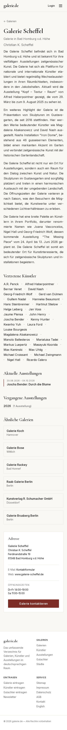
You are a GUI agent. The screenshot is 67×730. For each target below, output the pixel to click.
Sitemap (41, 682)
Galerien (41, 645)
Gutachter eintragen (15, 692)
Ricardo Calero (37, 360)
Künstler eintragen (14, 687)
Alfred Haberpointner (39, 284)
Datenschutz (43, 692)
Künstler (41, 650)
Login (51, 5)
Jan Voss (35, 309)
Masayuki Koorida (45, 344)
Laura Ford (34, 324)
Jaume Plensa (13, 314)
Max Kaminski (13, 349)
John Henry (37, 314)
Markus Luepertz (15, 344)
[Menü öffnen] (60, 6)
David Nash (36, 289)
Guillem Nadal (16, 299)
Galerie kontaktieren (33, 603)
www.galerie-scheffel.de (29, 574)
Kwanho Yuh (12, 324)
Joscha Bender (14, 319)
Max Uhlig (36, 349)
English (40, 706)
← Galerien (10, 21)
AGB (38, 696)
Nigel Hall (13, 360)
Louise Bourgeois (15, 329)
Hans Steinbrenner (16, 304)
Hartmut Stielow (47, 304)
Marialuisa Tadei (47, 339)
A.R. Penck (11, 284)
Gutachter (42, 659)
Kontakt (40, 701)
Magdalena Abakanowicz (21, 334)
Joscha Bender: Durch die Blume (29, 384)
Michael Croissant (16, 355)
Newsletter (10, 696)
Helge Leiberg (13, 309)
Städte (40, 664)
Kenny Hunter (40, 319)
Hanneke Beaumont (45, 299)
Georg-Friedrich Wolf (18, 294)
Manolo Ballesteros (17, 339)
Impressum (42, 687)
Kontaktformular (25, 569)
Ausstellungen (44, 654)
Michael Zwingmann (47, 355)
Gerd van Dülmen (51, 294)
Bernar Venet (13, 289)
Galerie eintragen (14, 682)
